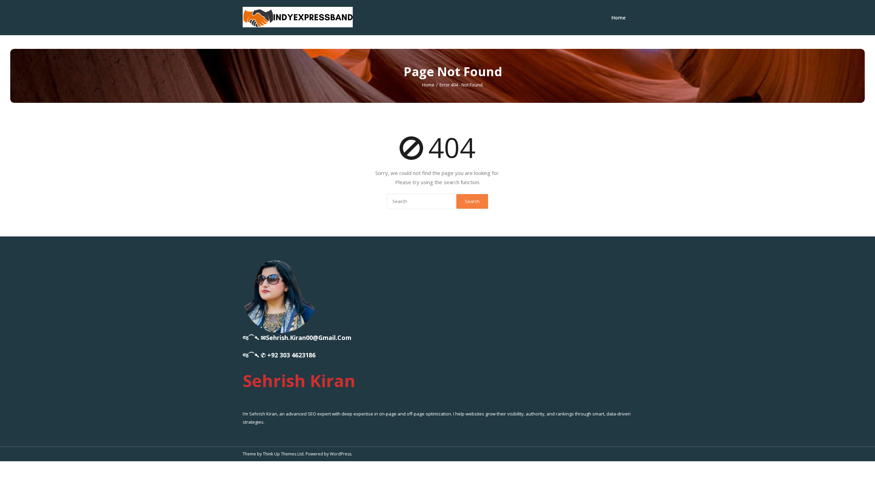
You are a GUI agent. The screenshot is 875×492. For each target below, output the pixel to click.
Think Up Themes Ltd (283, 454)
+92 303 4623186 (291, 355)
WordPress (340, 454)
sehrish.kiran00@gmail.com (308, 337)
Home (618, 17)
